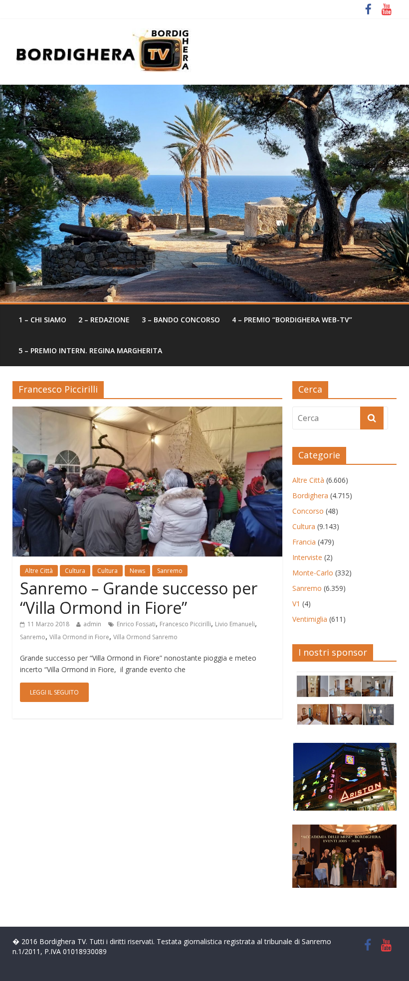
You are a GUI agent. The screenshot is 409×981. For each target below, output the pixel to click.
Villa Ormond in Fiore (79, 637)
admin (92, 624)
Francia (304, 542)
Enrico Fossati (136, 624)
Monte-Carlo (312, 572)
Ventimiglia (309, 619)
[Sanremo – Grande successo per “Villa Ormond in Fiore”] (147, 412)
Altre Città (39, 570)
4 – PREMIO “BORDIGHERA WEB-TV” (292, 319)
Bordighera (310, 495)
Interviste (307, 557)
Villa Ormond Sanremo (145, 637)
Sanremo (170, 570)
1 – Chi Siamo (42, 319)
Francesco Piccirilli (185, 624)
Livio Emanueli (235, 624)
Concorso (308, 511)
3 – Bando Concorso (181, 319)
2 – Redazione (104, 319)
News (137, 570)
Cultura (75, 570)
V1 (296, 603)
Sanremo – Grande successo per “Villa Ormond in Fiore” (138, 597)
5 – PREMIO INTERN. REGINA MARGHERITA (90, 350)
